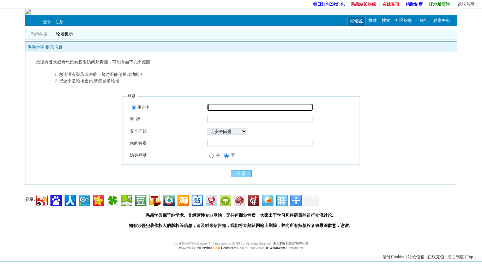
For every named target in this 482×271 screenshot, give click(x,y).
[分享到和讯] (253, 199)
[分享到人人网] (69, 199)
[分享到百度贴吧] (196, 199)
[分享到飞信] (267, 199)
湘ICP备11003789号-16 (290, 243)
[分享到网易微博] (210, 199)
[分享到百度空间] (126, 199)
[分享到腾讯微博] (83, 199)
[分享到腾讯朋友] (112, 199)
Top (470, 256)
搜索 (386, 20)
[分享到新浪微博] (41, 199)
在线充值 (435, 256)
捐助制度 (455, 256)
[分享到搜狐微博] (154, 199)
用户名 (143, 107)
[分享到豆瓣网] (140, 199)
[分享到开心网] (97, 199)
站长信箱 (416, 256)
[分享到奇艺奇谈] (224, 199)
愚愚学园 (39, 33)
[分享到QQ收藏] (168, 199)
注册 (59, 21)
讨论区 (356, 20)
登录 (47, 21)
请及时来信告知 (211, 225)
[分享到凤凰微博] (239, 199)
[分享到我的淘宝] (182, 199)
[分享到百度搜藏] (55, 199)
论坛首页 (466, 4)
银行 (424, 20)
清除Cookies (393, 256)
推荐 (372, 20)
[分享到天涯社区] (281, 199)
